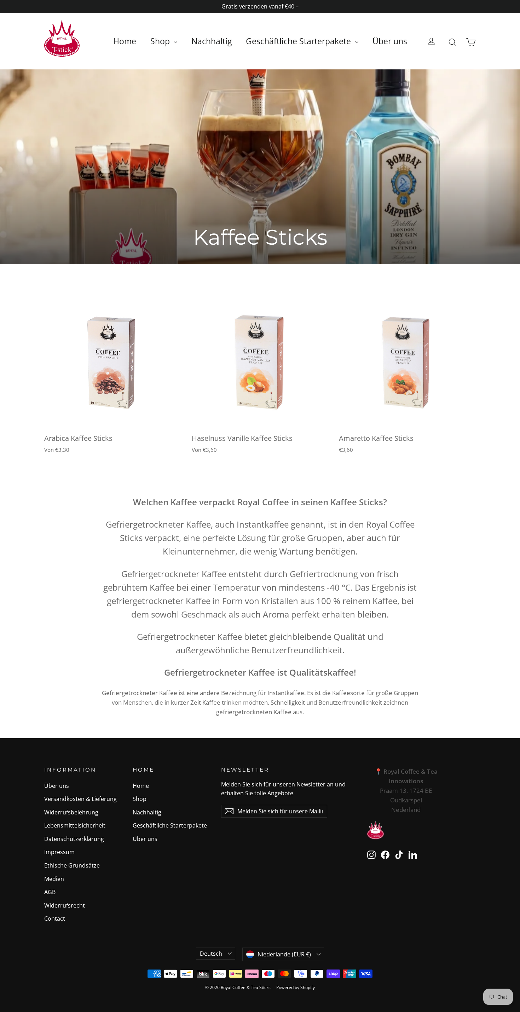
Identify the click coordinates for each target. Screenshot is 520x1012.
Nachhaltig (211, 41)
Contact (54, 918)
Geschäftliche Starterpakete (299, 41)
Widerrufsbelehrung (71, 812)
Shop (161, 41)
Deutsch (211, 953)
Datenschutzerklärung (74, 839)
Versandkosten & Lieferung (80, 799)
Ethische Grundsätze (72, 865)
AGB (50, 892)
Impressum (59, 852)
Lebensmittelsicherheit (74, 825)
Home (124, 41)
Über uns (389, 41)
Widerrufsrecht (64, 905)
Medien (54, 879)
